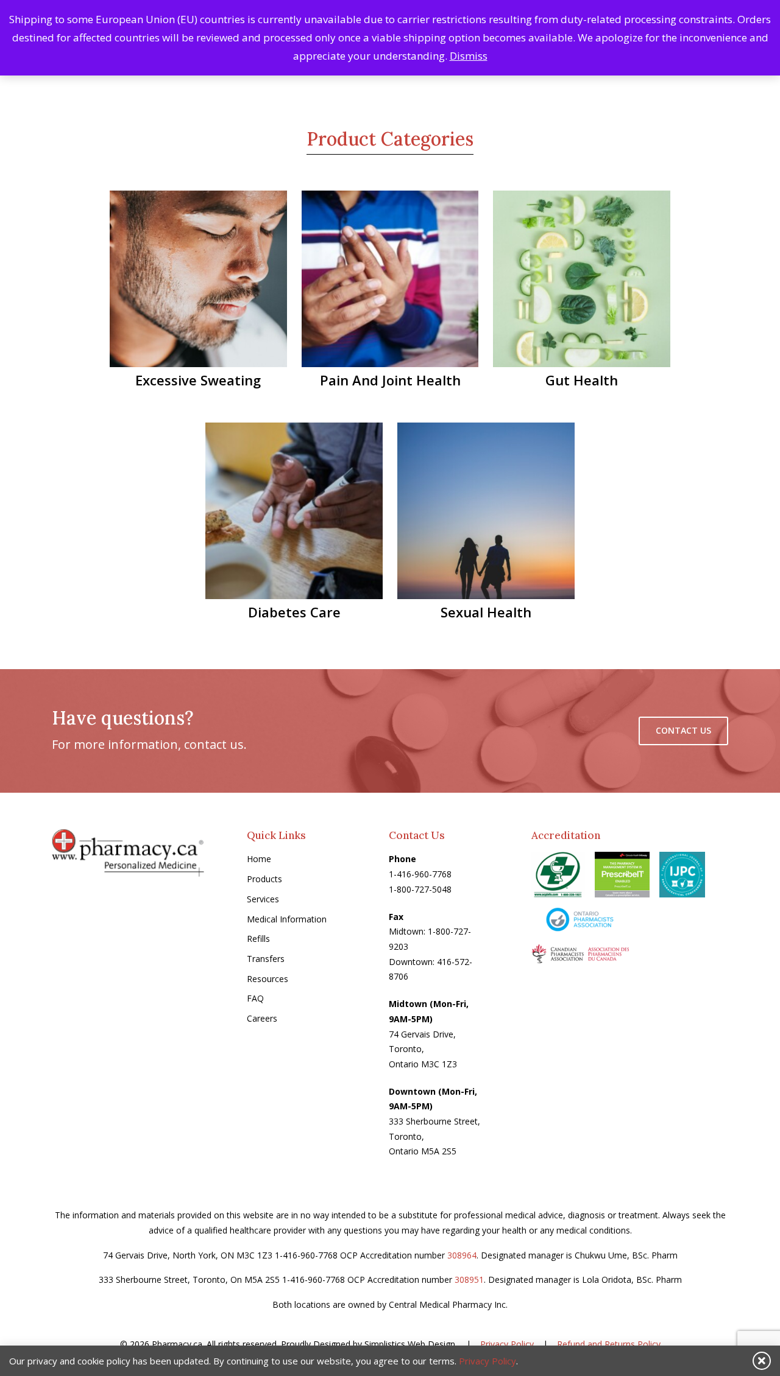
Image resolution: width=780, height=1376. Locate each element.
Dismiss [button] (469, 56)
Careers (262, 1018)
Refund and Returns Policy (609, 1344)
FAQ (255, 998)
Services (263, 899)
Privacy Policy (507, 1344)
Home (259, 859)
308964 (462, 1255)
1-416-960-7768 (420, 874)
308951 (469, 1279)
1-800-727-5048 (420, 889)
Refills (258, 938)
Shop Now (206, 282)
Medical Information (287, 919)
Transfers (266, 958)
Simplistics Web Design (409, 1344)
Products (264, 879)
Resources (267, 979)
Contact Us (683, 730)
